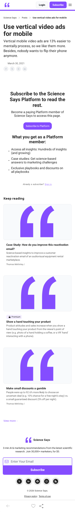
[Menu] (70, 4)
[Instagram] (46, 481)
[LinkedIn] (28, 481)
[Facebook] (37, 481)
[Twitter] (19, 481)
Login (42, 4)
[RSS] (55, 481)
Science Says (10, 17)
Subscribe (58, 4)
